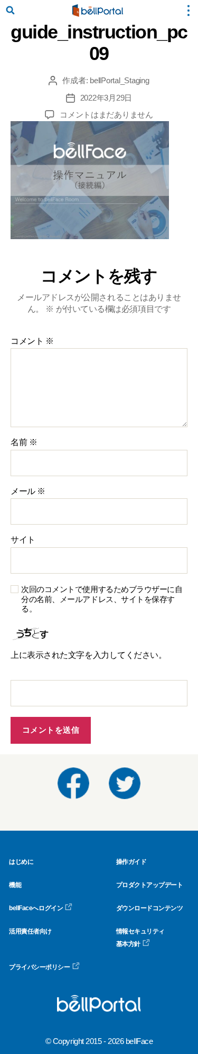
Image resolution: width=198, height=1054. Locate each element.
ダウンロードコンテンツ (149, 908)
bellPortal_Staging (119, 80)
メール (28, 491)
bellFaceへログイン (36, 908)
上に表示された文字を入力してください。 (88, 655)
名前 (24, 442)
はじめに (21, 861)
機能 (15, 885)
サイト (23, 539)
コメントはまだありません (106, 114)
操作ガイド (131, 861)
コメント (32, 341)
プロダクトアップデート (149, 885)
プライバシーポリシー (39, 967)
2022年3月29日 (106, 97)
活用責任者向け (30, 931)
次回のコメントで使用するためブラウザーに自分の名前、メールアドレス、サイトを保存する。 (102, 599)
